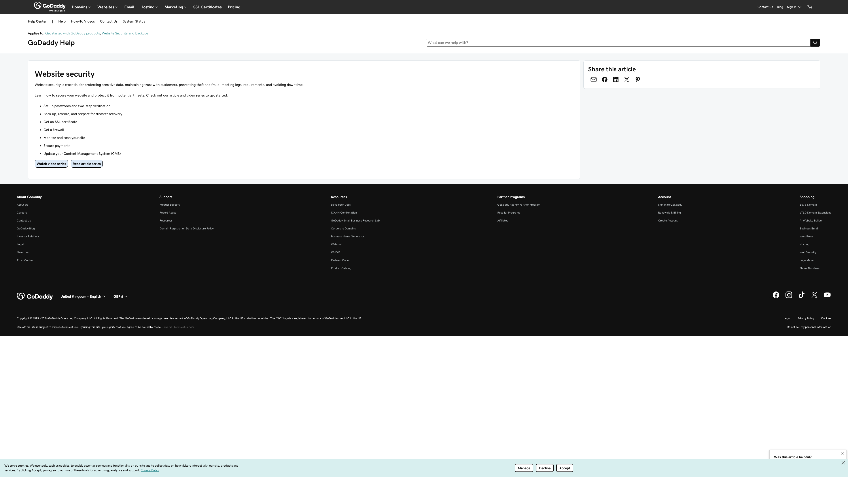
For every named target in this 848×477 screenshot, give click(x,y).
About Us (22, 204)
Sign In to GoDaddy (670, 204)
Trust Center (25, 260)
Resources (165, 220)
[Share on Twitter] (626, 79)
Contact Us (108, 21)
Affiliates (502, 220)
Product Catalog (341, 268)
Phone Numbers (810, 268)
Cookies (826, 318)
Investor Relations (28, 236)
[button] (842, 454)
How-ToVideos (83, 21)
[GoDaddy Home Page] (35, 296)
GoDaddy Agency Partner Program (518, 204)
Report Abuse (167, 212)
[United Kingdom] (50, 5)
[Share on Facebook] (604, 79)
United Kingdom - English (81, 296)
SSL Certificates (207, 7)
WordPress (806, 236)
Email (129, 7)
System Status (134, 21)
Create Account (668, 220)
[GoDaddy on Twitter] (814, 297)
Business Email (809, 228)
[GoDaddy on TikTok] (802, 297)
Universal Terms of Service (178, 327)
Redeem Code (340, 260)
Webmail (336, 244)
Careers (22, 212)
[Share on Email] (593, 79)
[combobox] (618, 43)
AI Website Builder (811, 220)
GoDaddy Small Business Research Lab (355, 220)
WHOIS (335, 252)
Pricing (234, 7)
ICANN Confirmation (344, 212)
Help (62, 21)
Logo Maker (807, 260)
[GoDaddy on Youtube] (827, 297)
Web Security (808, 252)
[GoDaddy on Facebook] (776, 297)
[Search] (815, 43)
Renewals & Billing (669, 212)
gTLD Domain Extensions (815, 212)
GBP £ (118, 296)
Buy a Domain (808, 204)
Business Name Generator (347, 236)
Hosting (804, 244)
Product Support (169, 204)
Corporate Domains (343, 228)
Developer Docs (341, 204)
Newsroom (23, 252)
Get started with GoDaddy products (72, 33)
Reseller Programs (508, 212)
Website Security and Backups (125, 33)
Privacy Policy (805, 318)
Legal (20, 244)
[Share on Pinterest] (637, 79)
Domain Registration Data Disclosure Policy (186, 228)
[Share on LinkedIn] (615, 79)
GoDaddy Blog (26, 228)
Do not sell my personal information (809, 327)
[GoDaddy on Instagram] (789, 297)
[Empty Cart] (810, 7)
